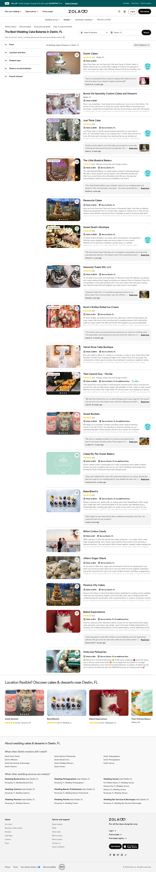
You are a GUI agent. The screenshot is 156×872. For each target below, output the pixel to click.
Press (7, 843)
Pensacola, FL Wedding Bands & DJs (19, 783)
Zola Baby (126, 3)
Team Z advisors (58, 847)
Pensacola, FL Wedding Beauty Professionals (71, 793)
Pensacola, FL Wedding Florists (66, 803)
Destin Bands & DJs (61, 760)
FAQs (54, 828)
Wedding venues (51, 20)
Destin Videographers (111, 756)
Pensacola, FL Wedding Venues (115, 793)
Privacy (7, 867)
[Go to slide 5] (67, 179)
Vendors (66, 20)
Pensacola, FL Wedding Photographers (69, 783)
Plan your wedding (12, 11)
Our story (8, 824)
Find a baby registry (116, 838)
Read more (133, 148)
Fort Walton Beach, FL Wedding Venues (118, 783)
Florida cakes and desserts (42, 26)
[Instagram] (122, 855)
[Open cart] (124, 11)
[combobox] (125, 32)
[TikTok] (126, 855)
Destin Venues (108, 763)
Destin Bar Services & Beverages (17, 763)
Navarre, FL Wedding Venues (114, 789)
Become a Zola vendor (13, 828)
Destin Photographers (111, 760)
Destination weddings (83, 20)
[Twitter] (118, 855)
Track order (56, 832)
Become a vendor (104, 20)
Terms (60, 3)
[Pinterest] (114, 855)
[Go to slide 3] (64, 72)
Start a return (57, 836)
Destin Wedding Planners (63, 763)
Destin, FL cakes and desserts (62, 26)
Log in (111, 831)
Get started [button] (144, 11)
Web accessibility (49, 867)
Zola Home (135, 3)
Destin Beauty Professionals (64, 756)
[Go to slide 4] (66, 72)
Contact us (56, 843)
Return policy (57, 839)
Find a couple (48, 11)
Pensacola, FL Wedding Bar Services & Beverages (122, 803)
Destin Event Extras (12, 756)
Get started (115, 846)
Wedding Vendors (10, 26)
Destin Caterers (11, 766)
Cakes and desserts (25, 26)
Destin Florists (59, 766)
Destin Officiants (11, 760)
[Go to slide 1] (60, 72)
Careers (8, 839)
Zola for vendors (146, 3)
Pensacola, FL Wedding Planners (17, 803)
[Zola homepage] (78, 11)
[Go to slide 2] (62, 72)
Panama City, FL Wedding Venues (116, 786)
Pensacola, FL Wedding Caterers (17, 793)
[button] (106, 32)
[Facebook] (110, 855)
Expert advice (31, 11)
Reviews (8, 832)
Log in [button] (132, 11)
